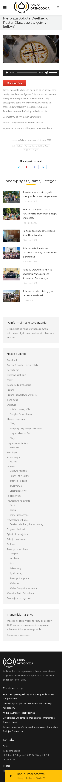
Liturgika (14, 553)
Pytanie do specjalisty (17, 534)
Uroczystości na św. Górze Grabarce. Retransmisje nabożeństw (27, 705)
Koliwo (19, 146)
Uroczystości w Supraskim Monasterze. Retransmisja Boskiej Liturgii (29, 719)
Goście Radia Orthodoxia (19, 384)
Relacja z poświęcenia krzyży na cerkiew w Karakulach (38, 293)
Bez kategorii (13, 369)
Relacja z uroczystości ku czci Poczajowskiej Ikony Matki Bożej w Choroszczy (40, 213)
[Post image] (11, 197)
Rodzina (11, 544)
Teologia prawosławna (18, 549)
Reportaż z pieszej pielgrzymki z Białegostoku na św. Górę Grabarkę (40, 194)
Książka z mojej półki (20, 409)
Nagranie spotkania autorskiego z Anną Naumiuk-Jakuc (39, 233)
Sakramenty (15, 568)
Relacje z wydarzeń (28, 140)
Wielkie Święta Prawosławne (23, 588)
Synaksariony (16, 573)
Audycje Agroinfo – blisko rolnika (23, 365)
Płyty (12, 438)
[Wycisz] (46, 72)
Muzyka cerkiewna (16, 419)
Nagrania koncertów (20, 433)
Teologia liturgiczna (19, 578)
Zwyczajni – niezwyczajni (19, 598)
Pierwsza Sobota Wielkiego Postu (37, 146)
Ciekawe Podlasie (18, 470)
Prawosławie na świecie (18, 500)
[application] (31, 73)
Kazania (13, 461)
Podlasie (11, 466)
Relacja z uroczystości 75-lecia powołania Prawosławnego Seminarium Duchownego (37, 274)
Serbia (13, 509)
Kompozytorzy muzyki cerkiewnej (26, 428)
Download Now (14, 83)
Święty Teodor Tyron (31, 150)
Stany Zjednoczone (19, 514)
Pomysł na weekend (19, 475)
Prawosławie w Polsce (18, 519)
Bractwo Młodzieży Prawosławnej (26, 524)
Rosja (12, 505)
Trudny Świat (16, 485)
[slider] (53, 72)
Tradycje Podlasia (18, 480)
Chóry (12, 423)
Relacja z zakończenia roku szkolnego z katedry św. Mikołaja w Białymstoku (40, 252)
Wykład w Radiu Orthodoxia (20, 593)
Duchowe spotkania (16, 374)
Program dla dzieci (16, 529)
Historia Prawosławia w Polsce (22, 394)
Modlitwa (14, 558)
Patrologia (12, 452)
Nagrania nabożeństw (17, 443)
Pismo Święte (13, 457)
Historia (10, 389)
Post (12, 563)
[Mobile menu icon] (5, 7)
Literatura (11, 404)
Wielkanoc (15, 583)
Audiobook (12, 360)
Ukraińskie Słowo (18, 490)
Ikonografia (12, 399)
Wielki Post (15, 447)
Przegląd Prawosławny (21, 414)
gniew (9, 379)
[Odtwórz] (6, 72)
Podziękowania (14, 495)
